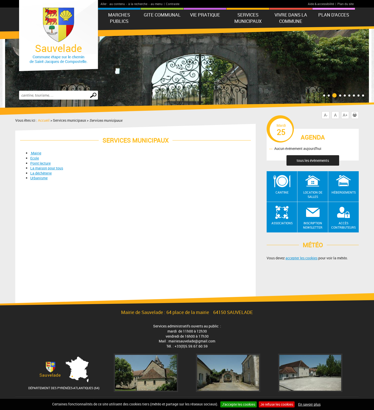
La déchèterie (41, 173)
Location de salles (312, 194)
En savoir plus (309, 404)
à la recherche (137, 4)
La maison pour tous (46, 168)
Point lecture (40, 163)
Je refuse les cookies (276, 404)
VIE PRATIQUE (205, 15)
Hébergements (344, 192)
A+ (345, 115)
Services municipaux (248, 18)
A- (325, 115)
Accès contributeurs (343, 225)
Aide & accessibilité (321, 4)
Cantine (282, 192)
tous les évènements (313, 160)
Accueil (44, 120)
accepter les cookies (301, 258)
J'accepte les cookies (238, 404)
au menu (157, 4)
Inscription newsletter (312, 225)
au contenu (117, 4)
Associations (282, 223)
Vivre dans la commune (291, 18)
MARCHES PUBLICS (119, 18)
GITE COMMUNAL (162, 15)
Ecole (34, 158)
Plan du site (345, 4)
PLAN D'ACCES (333, 15)
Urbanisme (39, 178)
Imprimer (358, 115)
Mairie (35, 153)
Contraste (172, 4)
